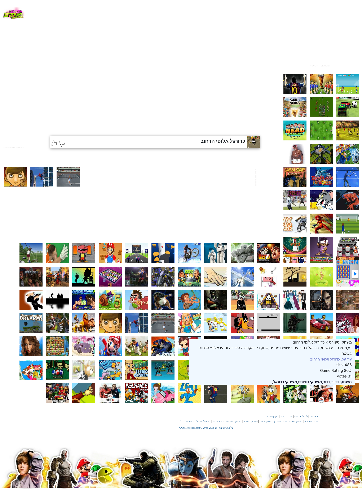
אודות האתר (286, 416)
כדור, (326, 382)
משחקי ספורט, (309, 382)
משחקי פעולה (311, 421)
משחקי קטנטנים (233, 421)
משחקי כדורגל (187, 421)
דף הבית (313, 416)
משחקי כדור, (341, 382)
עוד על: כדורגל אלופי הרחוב (331, 359)
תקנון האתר (272, 416)
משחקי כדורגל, (284, 382)
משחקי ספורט (295, 421)
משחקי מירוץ (280, 421)
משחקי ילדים (266, 421)
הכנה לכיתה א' (203, 421)
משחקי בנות (218, 421)
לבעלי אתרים (301, 416)
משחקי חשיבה (250, 421)
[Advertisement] (320, 36)
